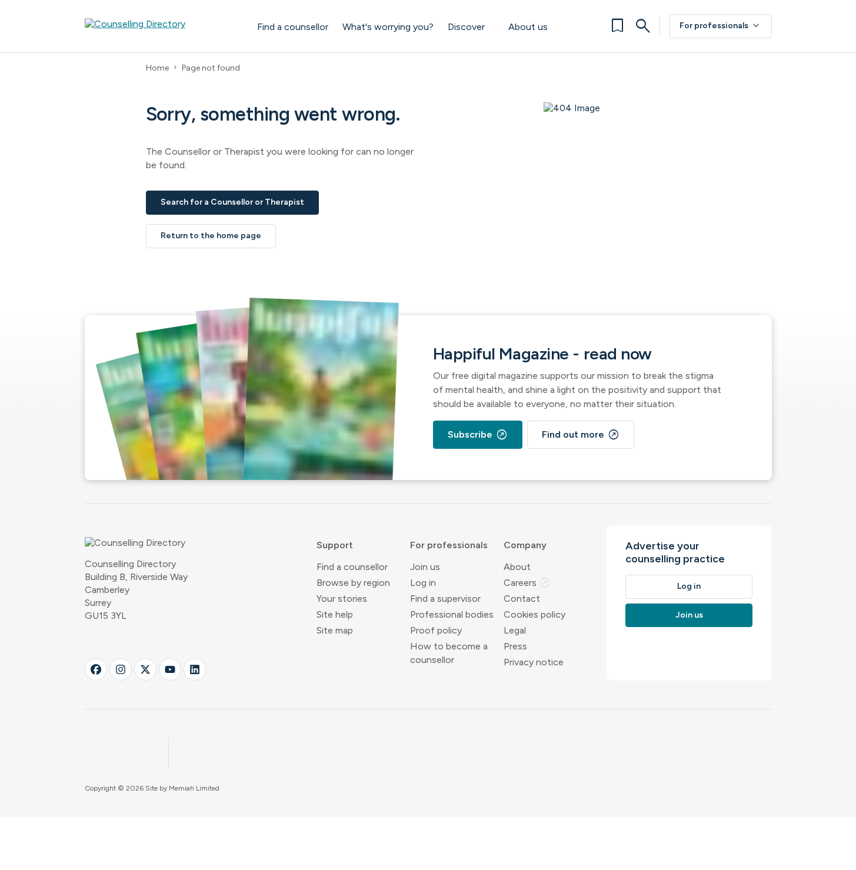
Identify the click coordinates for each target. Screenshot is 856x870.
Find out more (580, 435)
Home (157, 68)
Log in (423, 582)
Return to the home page (211, 236)
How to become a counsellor (449, 653)
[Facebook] (95, 669)
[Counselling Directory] (159, 25)
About (517, 566)
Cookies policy (534, 614)
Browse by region (353, 582)
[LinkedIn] (194, 669)
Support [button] (335, 545)
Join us (425, 566)
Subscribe (478, 435)
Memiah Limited (194, 788)
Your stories (342, 598)
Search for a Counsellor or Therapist (232, 202)
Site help (335, 614)
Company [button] (525, 545)
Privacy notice (534, 662)
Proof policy (436, 630)
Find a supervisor (445, 598)
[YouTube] (170, 669)
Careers (527, 582)
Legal (515, 630)
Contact (522, 598)
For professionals (721, 26)
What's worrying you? (388, 26)
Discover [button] (466, 26)
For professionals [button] (449, 545)
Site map (335, 630)
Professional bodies (452, 614)
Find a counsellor (292, 26)
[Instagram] (120, 669)
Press (515, 646)
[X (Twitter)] (145, 669)
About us (528, 26)
